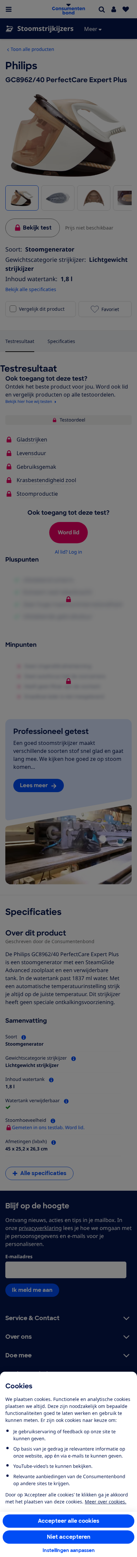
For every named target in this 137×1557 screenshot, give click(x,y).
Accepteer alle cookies (68, 1520)
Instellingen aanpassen (69, 1550)
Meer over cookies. (105, 1501)
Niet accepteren (68, 1536)
